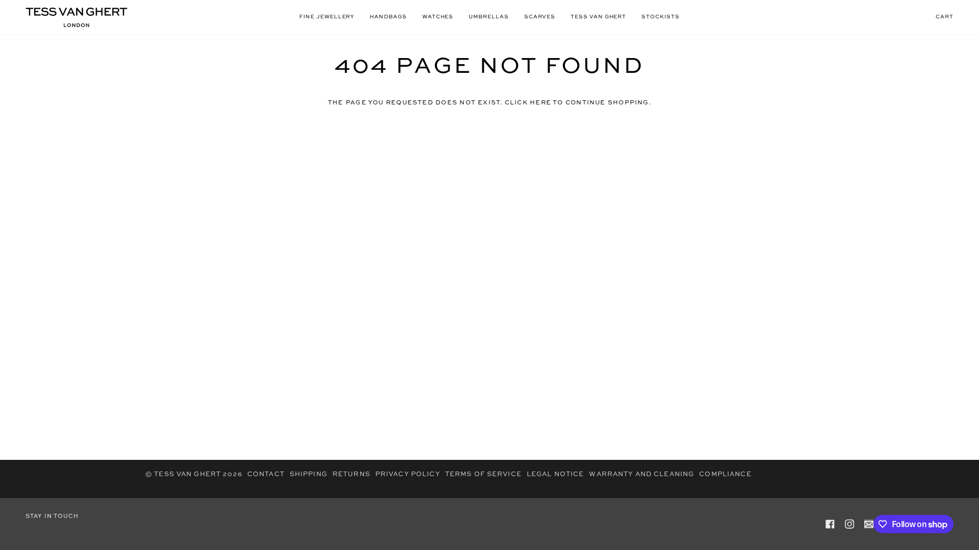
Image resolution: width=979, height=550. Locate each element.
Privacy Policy (407, 474)
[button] (327, 17)
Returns (351, 474)
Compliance (725, 474)
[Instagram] (849, 524)
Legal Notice (555, 474)
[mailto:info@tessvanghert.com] (868, 524)
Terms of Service (483, 474)
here (540, 103)
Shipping (308, 474)
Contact (266, 474)
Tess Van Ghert (187, 474)
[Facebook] (830, 524)
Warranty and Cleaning (641, 474)
